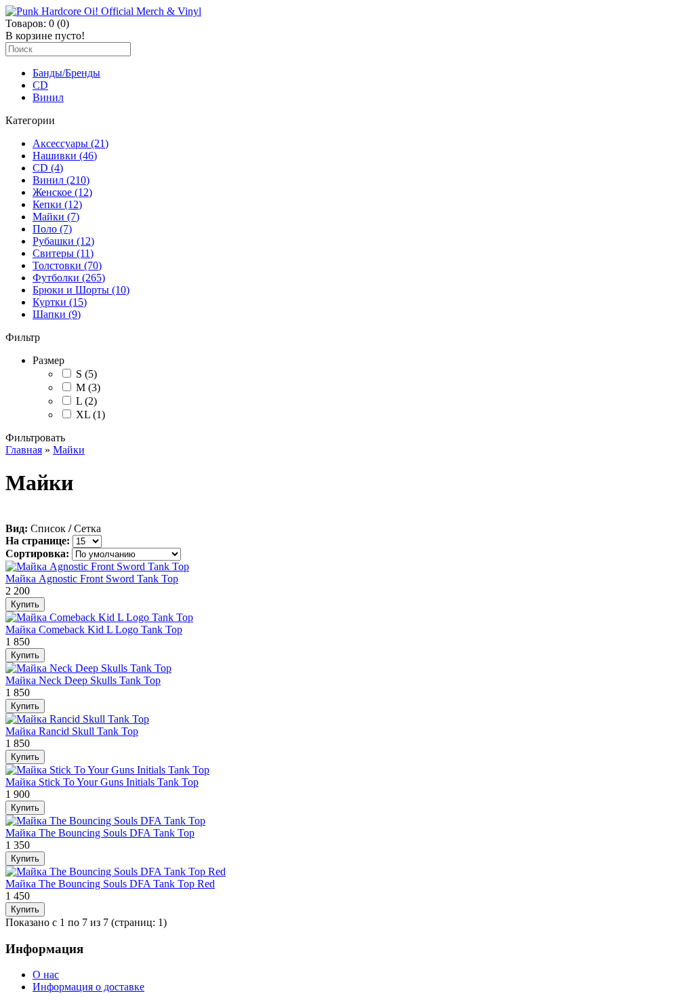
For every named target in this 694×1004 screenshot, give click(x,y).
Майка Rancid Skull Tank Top (71, 731)
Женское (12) (62, 192)
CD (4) (48, 168)
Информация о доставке (88, 986)
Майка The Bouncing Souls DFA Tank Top (100, 833)
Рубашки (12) (63, 241)
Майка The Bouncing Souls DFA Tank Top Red (110, 883)
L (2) (86, 401)
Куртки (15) (60, 302)
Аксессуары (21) (70, 143)
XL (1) (90, 414)
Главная (23, 450)
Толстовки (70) (67, 265)
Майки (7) (56, 216)
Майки (69, 450)
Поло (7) (52, 229)
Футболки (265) (69, 277)
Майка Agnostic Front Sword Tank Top (91, 578)
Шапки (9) (57, 314)
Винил (48, 97)
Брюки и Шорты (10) (81, 290)
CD (40, 85)
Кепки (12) (57, 204)
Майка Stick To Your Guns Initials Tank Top (102, 782)
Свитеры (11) (63, 253)
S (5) (86, 374)
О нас (46, 974)
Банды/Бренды (66, 73)
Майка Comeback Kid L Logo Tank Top (93, 629)
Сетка (87, 528)
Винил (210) (61, 180)
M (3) (88, 387)
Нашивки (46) (65, 155)
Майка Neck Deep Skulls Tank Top (83, 680)
